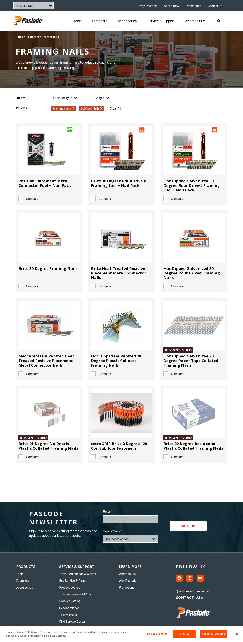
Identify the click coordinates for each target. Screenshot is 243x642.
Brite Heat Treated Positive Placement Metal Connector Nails (118, 273)
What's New (171, 6)
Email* (107, 511)
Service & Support (76, 566)
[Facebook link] (179, 578)
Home (19, 36)
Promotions (193, 6)
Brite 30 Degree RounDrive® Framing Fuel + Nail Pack (118, 183)
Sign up (188, 526)
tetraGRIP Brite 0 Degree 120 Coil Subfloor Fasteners (119, 446)
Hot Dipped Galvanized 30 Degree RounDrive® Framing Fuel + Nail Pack (191, 185)
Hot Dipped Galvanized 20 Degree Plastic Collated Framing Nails (116, 361)
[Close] (237, 634)
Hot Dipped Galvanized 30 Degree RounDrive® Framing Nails (191, 273)
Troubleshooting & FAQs (75, 594)
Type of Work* (112, 531)
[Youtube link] (200, 578)
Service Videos (69, 608)
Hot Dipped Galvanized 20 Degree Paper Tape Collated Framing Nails (190, 361)
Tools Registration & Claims (77, 574)
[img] (28, 21)
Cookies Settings (157, 634)
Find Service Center (72, 621)
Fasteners (33, 36)
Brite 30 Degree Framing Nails (47, 268)
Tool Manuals (68, 615)
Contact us (188, 597)
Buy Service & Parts (72, 580)
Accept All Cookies (213, 634)
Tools (20, 574)
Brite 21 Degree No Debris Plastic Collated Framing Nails (48, 446)
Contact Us (215, 6)
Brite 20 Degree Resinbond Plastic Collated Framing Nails (193, 446)
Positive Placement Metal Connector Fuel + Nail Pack (44, 183)
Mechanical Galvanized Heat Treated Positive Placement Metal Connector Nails (46, 361)
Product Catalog (69, 601)
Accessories (24, 587)
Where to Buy (127, 574)
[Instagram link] (189, 578)
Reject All (184, 634)
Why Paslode (148, 6)
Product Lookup (69, 587)
